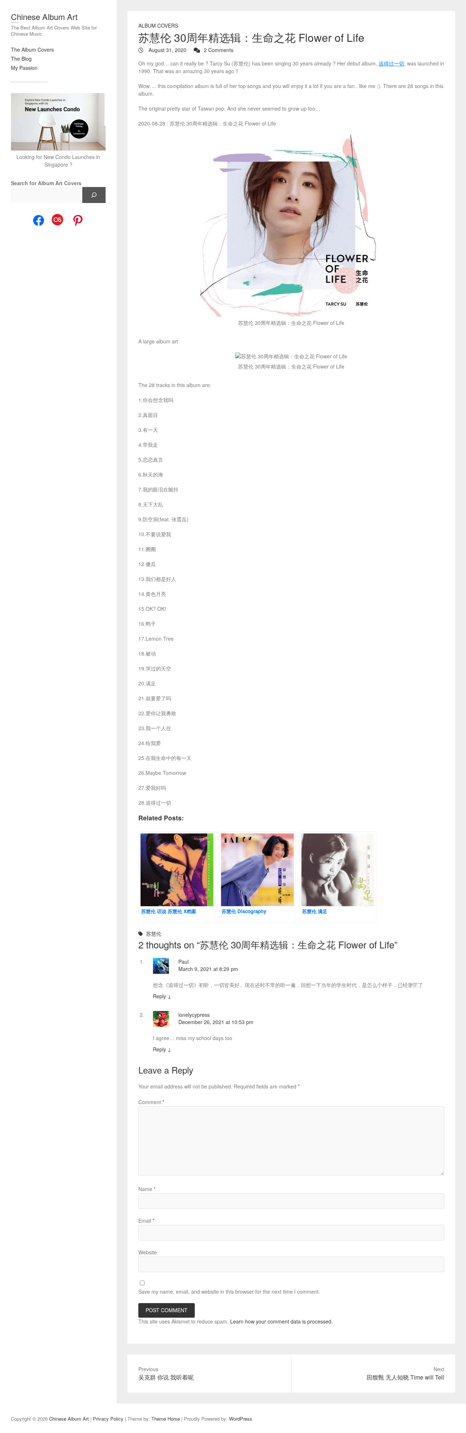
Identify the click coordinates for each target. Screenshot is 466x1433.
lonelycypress (194, 1014)
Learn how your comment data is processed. (281, 1321)
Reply (162, 996)
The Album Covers (32, 49)
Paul (183, 961)
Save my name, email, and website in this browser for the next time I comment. (229, 1291)
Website (147, 1252)
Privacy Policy (108, 1418)
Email (146, 1220)
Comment (151, 1102)
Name (146, 1189)
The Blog (21, 58)
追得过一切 (391, 63)
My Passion (24, 67)
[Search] (94, 195)
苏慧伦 (153, 933)
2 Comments (218, 49)
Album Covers (158, 25)
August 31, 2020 (166, 49)
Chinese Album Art (44, 16)
